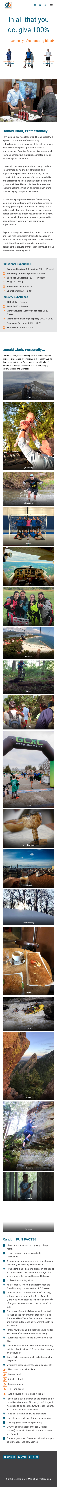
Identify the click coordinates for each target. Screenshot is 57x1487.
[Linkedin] (34, 5)
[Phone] (45, 5)
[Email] (40, 5)
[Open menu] (51, 5)
